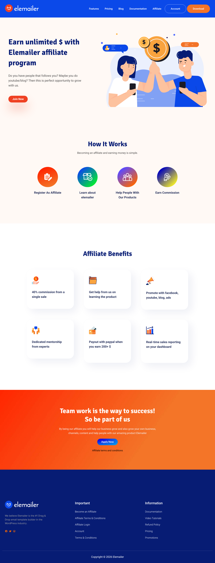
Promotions (151, 537)
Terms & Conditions (86, 537)
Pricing (109, 8)
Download (198, 8)
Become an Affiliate (85, 511)
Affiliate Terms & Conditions (90, 518)
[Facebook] (6, 531)
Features (94, 8)
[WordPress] (14, 531)
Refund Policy (152, 524)
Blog (121, 8)
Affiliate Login (82, 524)
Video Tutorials (153, 518)
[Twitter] (10, 531)
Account (175, 8)
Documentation (138, 8)
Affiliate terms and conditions (107, 450)
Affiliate (157, 8)
